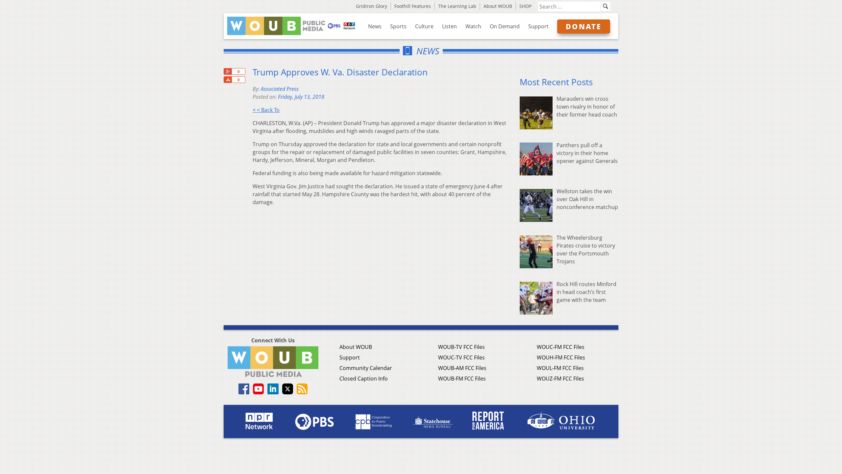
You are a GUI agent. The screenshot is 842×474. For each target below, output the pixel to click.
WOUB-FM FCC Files (462, 378)
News (375, 26)
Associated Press (280, 88)
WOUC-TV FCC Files (461, 357)
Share (228, 79)
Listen (449, 26)
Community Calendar (365, 368)
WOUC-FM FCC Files (560, 347)
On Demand (505, 26)
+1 (228, 71)
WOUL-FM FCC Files (560, 368)
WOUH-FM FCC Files (561, 357)
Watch (473, 26)
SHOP (525, 6)
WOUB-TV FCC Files (461, 347)
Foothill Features (412, 6)
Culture (424, 26)
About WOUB (497, 6)
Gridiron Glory (371, 6)
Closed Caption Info (363, 378)
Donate (584, 26)
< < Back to (266, 110)
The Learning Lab (457, 6)
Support (538, 26)
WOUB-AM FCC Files (462, 368)
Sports (398, 26)
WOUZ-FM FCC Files (560, 378)
